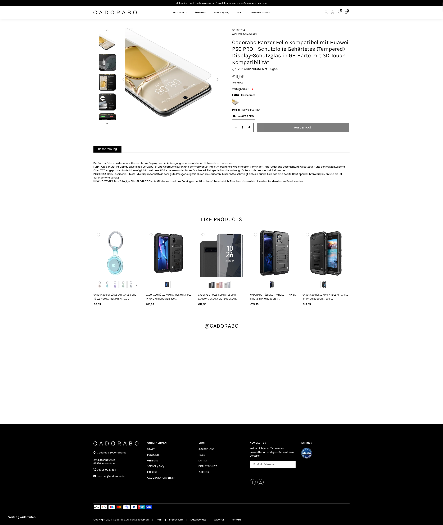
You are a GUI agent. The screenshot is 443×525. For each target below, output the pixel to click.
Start (151, 449)
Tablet (202, 455)
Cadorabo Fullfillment (162, 477)
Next (136, 285)
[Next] (217, 79)
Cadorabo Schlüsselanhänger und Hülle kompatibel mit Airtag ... (114, 296)
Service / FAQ (155, 466)
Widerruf (219, 519)
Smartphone (206, 449)
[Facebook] (253, 482)
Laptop (202, 460)
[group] (117, 253)
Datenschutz (199, 519)
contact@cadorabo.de (111, 476)
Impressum (176, 519)
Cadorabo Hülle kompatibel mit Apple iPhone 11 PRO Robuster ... (273, 296)
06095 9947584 (106, 469)
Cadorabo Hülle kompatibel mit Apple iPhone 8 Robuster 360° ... (325, 296)
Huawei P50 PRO (243, 116)
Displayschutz (207, 466)
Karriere (152, 472)
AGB (159, 519)
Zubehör (203, 472)
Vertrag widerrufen (21, 517)
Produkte (153, 455)
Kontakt (236, 519)
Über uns (152, 460)
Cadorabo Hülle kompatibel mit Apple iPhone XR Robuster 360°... (168, 296)
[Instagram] (260, 482)
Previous (97, 285)
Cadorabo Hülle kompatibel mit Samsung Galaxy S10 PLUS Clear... (217, 296)
